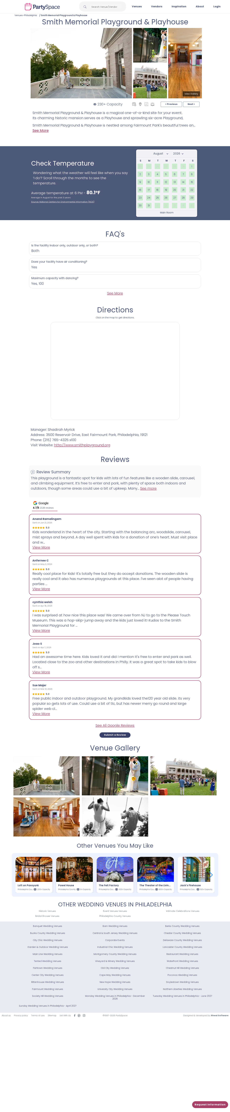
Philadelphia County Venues (115, 916)
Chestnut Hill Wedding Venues (182, 968)
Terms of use (38, 1015)
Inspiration (179, 6)
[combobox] (106, 7)
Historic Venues (47, 911)
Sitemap (52, 1015)
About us (6, 1015)
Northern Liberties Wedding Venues (182, 989)
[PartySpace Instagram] (84, 1015)
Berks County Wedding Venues (182, 926)
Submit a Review (115, 734)
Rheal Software (219, 1015)
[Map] (140, 104)
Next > (191, 104)
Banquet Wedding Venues (47, 926)
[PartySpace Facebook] (74, 1015)
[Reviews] (152, 104)
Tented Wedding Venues (47, 961)
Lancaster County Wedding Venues (182, 947)
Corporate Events (115, 940)
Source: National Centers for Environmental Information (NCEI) (62, 201)
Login (217, 6)
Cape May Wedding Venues (114, 975)
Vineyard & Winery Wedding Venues (115, 961)
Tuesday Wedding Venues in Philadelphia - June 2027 (182, 996)
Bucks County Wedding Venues (47, 933)
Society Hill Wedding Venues (47, 996)
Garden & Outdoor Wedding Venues (47, 947)
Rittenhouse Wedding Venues (47, 982)
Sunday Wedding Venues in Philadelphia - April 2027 (47, 1005)
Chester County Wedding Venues (182, 933)
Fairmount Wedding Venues (47, 989)
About (200, 6)
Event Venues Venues (115, 911)
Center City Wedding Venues (48, 975)
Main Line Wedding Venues (47, 954)
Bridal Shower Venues (47, 916)
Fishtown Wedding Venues (47, 968)
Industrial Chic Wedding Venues (115, 947)
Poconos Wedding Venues (182, 975)
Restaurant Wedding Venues (182, 954)
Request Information (210, 1104)
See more (148, 488)
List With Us (65, 1015)
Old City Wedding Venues (115, 968)
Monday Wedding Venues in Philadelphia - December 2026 (115, 997)
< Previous (171, 104)
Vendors (156, 6)
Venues (137, 6)
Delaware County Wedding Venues (182, 940)
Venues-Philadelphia (26, 15)
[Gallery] (146, 104)
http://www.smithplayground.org (82, 445)
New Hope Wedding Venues (115, 982)
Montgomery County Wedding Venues (115, 954)
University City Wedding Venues (114, 989)
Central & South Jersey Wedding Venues (115, 933)
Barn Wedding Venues (115, 926)
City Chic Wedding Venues (47, 940)
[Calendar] (134, 104)
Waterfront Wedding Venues (182, 961)
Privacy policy (21, 1015)
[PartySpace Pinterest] (79, 1015)
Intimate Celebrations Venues (182, 911)
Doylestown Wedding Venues (182, 982)
